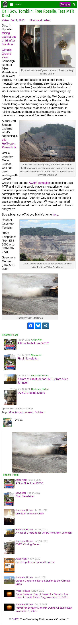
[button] (18, 4)
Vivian (5, 20)
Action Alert (36, 340)
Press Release (22, 591)
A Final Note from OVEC (33, 343)
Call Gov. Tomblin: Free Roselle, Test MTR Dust (38, 13)
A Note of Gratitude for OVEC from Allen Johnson (43, 532)
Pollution (39, 412)
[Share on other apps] (45, 326)
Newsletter (36, 355)
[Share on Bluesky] (38, 326)
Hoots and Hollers (40, 20)
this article (9, 143)
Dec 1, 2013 (17, 20)
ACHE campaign (39, 182)
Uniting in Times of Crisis (29, 513)
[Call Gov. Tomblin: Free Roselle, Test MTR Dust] (39, 471)
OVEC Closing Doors (31, 392)
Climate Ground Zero (7, 53)
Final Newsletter (27, 358)
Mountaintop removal (21, 412)
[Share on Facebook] (30, 326)
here (55, 214)
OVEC (15, 619)
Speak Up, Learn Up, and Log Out (35, 562)
